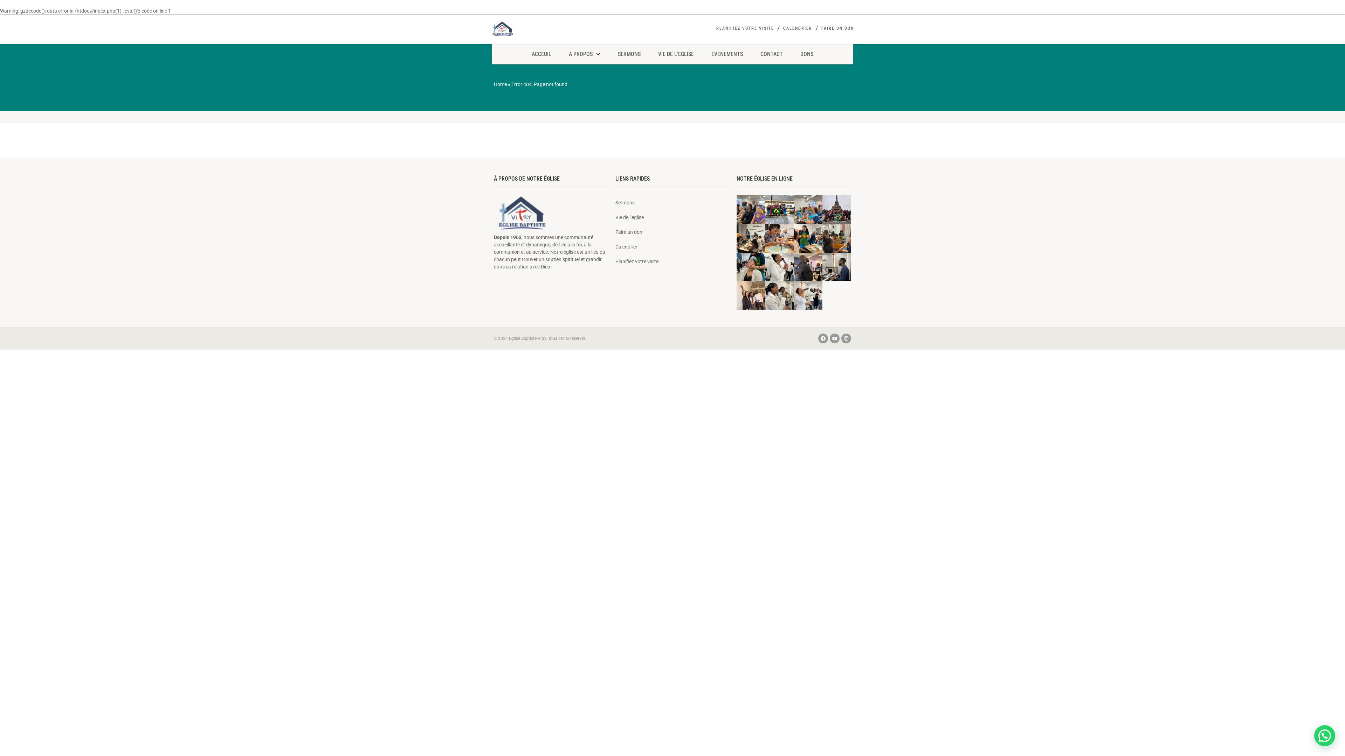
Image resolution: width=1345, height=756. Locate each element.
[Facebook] (823, 338)
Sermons (629, 54)
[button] (1324, 735)
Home (500, 84)
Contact (771, 54)
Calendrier (797, 28)
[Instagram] (846, 338)
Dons (806, 54)
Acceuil (541, 54)
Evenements (727, 54)
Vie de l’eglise (676, 54)
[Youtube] (835, 338)
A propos (581, 54)
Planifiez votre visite (745, 28)
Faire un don (837, 28)
